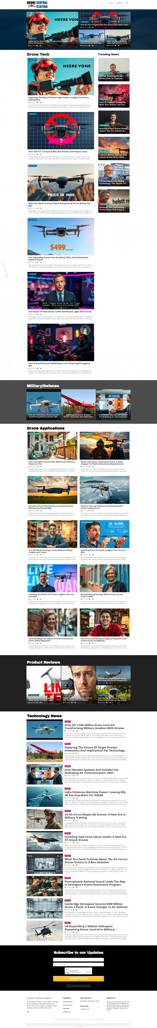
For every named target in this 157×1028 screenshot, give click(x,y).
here (82, 1026)
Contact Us (83, 1019)
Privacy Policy (76, 986)
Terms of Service (91, 1019)
